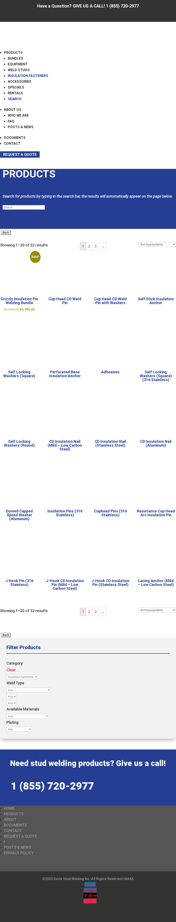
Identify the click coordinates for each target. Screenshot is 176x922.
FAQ (11, 121)
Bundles (15, 58)
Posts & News (20, 127)
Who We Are (18, 115)
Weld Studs (19, 70)
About (10, 819)
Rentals (15, 93)
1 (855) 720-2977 (52, 786)
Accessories (19, 82)
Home (9, 808)
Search (14, 99)
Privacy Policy (19, 853)
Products (13, 53)
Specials (16, 87)
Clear (11, 670)
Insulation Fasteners (28, 76)
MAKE (129, 879)
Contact (12, 143)
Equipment (17, 64)
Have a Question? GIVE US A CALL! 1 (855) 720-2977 (88, 6)
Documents (15, 138)
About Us (12, 110)
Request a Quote (20, 154)
